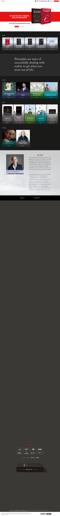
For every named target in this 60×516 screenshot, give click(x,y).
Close (49, 510)
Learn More (22, 26)
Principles (3, 1)
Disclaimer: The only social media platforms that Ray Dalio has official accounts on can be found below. (14, 171)
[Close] (59, 514)
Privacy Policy (17, 510)
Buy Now (16, 26)
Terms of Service (22, 510)
